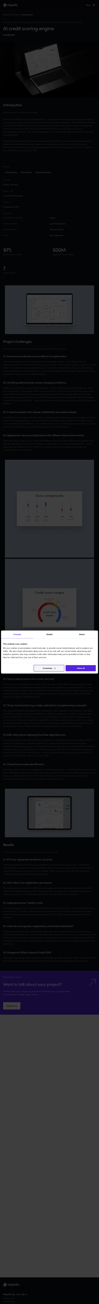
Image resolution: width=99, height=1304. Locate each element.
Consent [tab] (17, 634)
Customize (47, 668)
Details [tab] (49, 634)
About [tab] (82, 634)
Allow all (81, 668)
